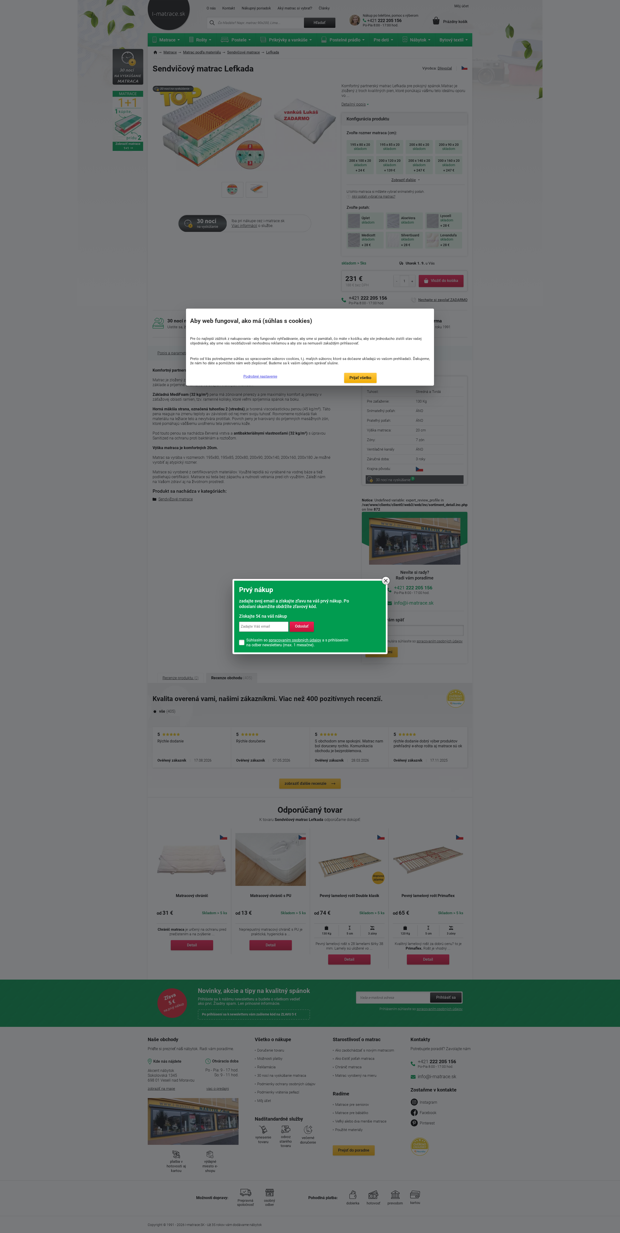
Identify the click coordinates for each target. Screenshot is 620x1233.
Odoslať (302, 626)
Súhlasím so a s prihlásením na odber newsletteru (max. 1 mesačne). (297, 642)
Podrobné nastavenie (260, 376)
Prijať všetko (360, 377)
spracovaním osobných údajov (295, 640)
